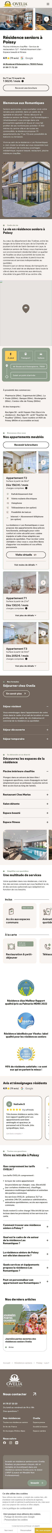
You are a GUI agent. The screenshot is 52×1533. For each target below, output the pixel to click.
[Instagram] (10, 1444)
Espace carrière (39, 1431)
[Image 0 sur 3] (25, 845)
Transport (25, 358)
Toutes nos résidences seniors (15, 1422)
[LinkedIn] (16, 1444)
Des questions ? (10, 1411)
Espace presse (39, 1422)
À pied (11, 358)
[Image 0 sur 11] (19, 462)
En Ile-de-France (10, 1426)
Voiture (40, 358)
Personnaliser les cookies (16, 1520)
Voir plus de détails (24, 615)
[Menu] (48, 4)
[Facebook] (4, 1444)
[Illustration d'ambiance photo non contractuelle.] (19, 583)
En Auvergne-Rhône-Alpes (14, 1431)
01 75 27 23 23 (10, 1403)
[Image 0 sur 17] (16, 19)
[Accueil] (14, 4)
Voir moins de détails (24, 565)
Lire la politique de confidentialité (17, 1508)
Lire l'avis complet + (14, 1133)
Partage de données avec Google (20, 1517)
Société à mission (40, 1426)
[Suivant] (46, 19)
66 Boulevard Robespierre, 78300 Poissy (23, 64)
